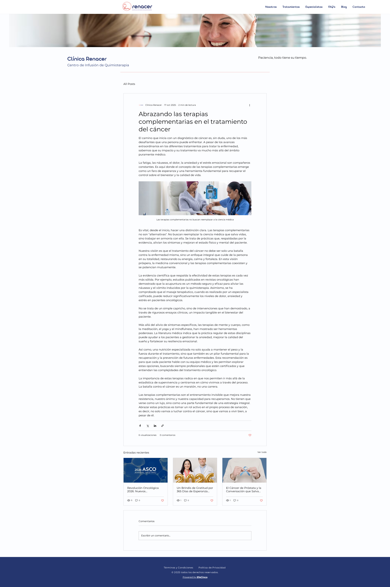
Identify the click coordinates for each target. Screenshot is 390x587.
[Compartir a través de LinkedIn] (155, 425)
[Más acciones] (249, 105)
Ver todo (262, 452)
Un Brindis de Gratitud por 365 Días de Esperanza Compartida (195, 489)
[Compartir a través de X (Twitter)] (147, 425)
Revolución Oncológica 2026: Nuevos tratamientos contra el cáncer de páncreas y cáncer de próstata (143, 489)
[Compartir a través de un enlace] (162, 425)
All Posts (129, 84)
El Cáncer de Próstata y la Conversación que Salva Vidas (243, 489)
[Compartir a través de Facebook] (140, 425)
